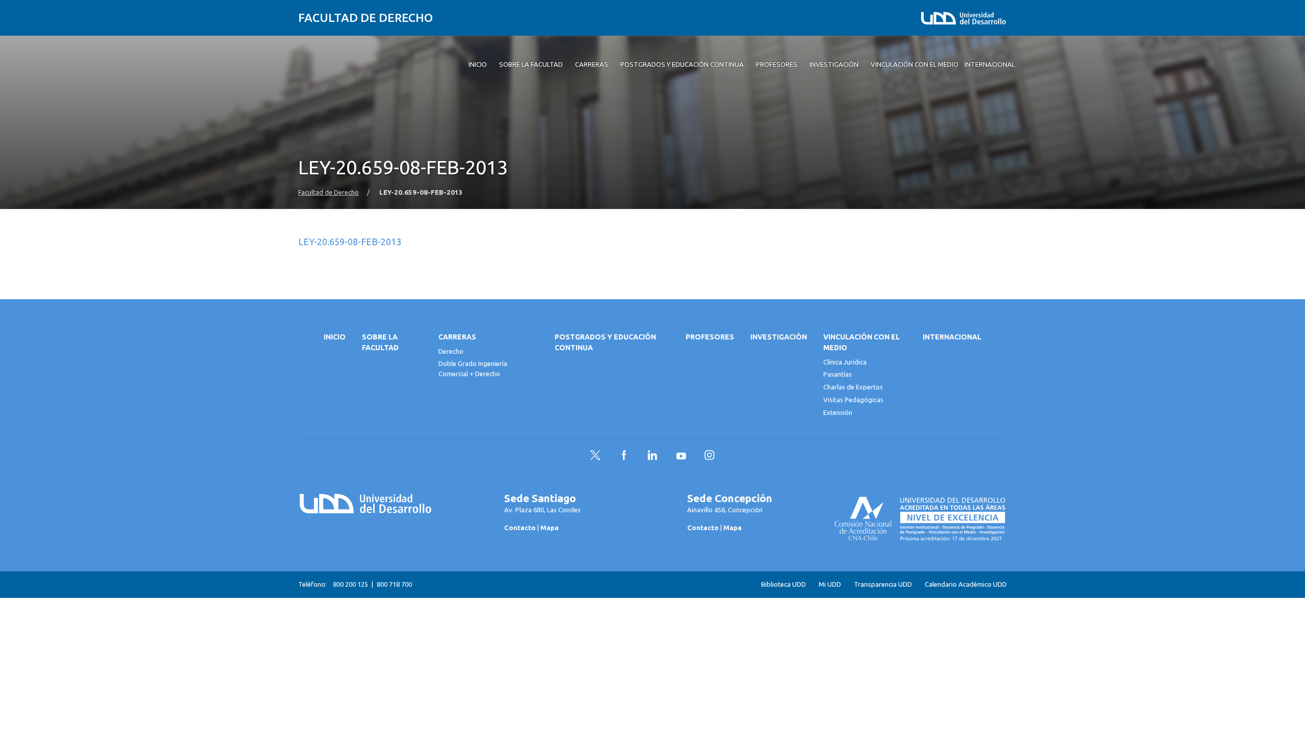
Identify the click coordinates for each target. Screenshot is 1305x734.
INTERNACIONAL (952, 337)
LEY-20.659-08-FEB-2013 (349, 242)
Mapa (549, 527)
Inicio (335, 337)
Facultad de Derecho (365, 17)
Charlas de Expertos (853, 386)
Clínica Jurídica (845, 361)
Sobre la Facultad (380, 342)
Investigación (778, 337)
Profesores (710, 337)
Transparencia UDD (883, 584)
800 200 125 (350, 584)
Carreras (457, 337)
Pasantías (837, 374)
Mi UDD (830, 584)
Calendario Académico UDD (966, 584)
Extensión (837, 412)
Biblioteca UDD (783, 584)
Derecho (450, 351)
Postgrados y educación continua (605, 342)
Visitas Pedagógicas (853, 399)
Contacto (520, 527)
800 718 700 (394, 584)
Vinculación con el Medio (861, 342)
